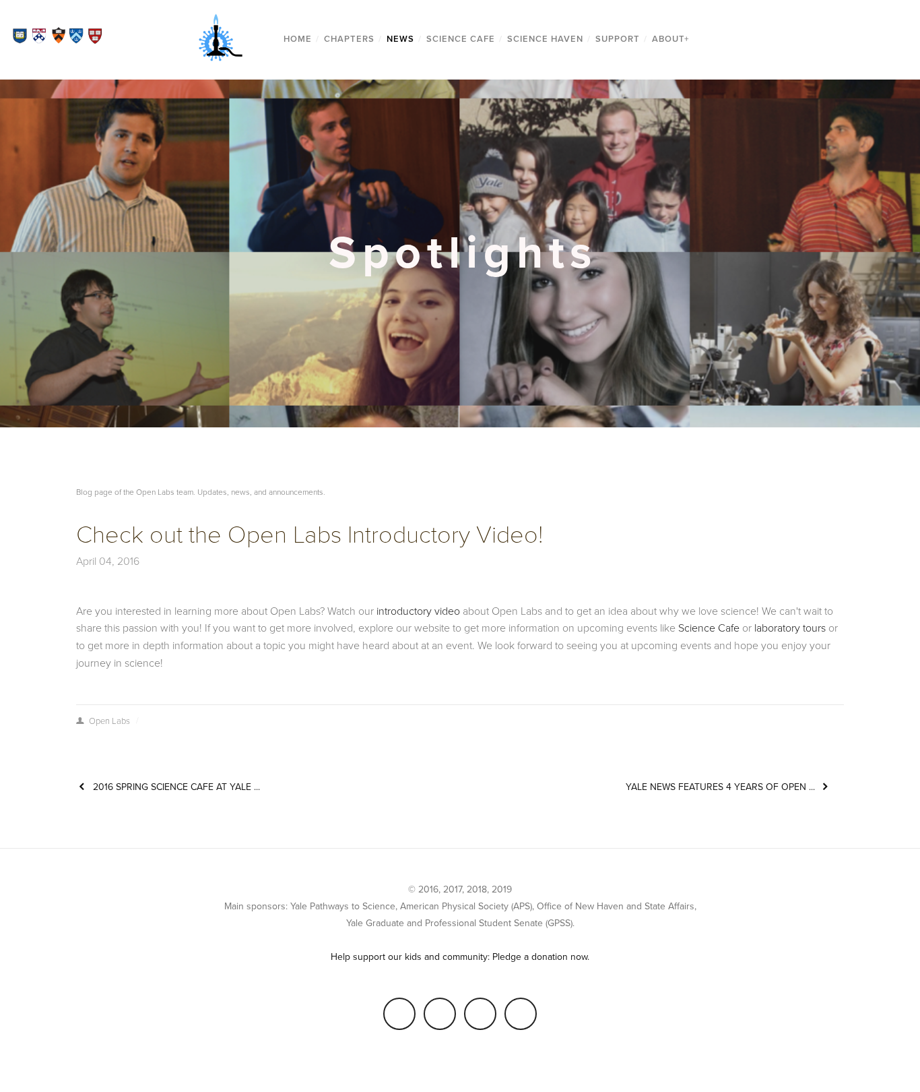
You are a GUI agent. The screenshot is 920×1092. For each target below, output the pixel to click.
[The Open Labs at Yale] (480, 1014)
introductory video (418, 611)
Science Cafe (460, 39)
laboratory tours (790, 628)
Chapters (349, 39)
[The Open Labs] (440, 1014)
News (400, 39)
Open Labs (109, 721)
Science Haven (545, 39)
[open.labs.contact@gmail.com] (399, 1014)
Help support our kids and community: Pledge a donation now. (460, 957)
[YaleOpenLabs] (520, 1014)
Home (298, 39)
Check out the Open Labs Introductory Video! (309, 534)
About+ (671, 39)
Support (617, 39)
